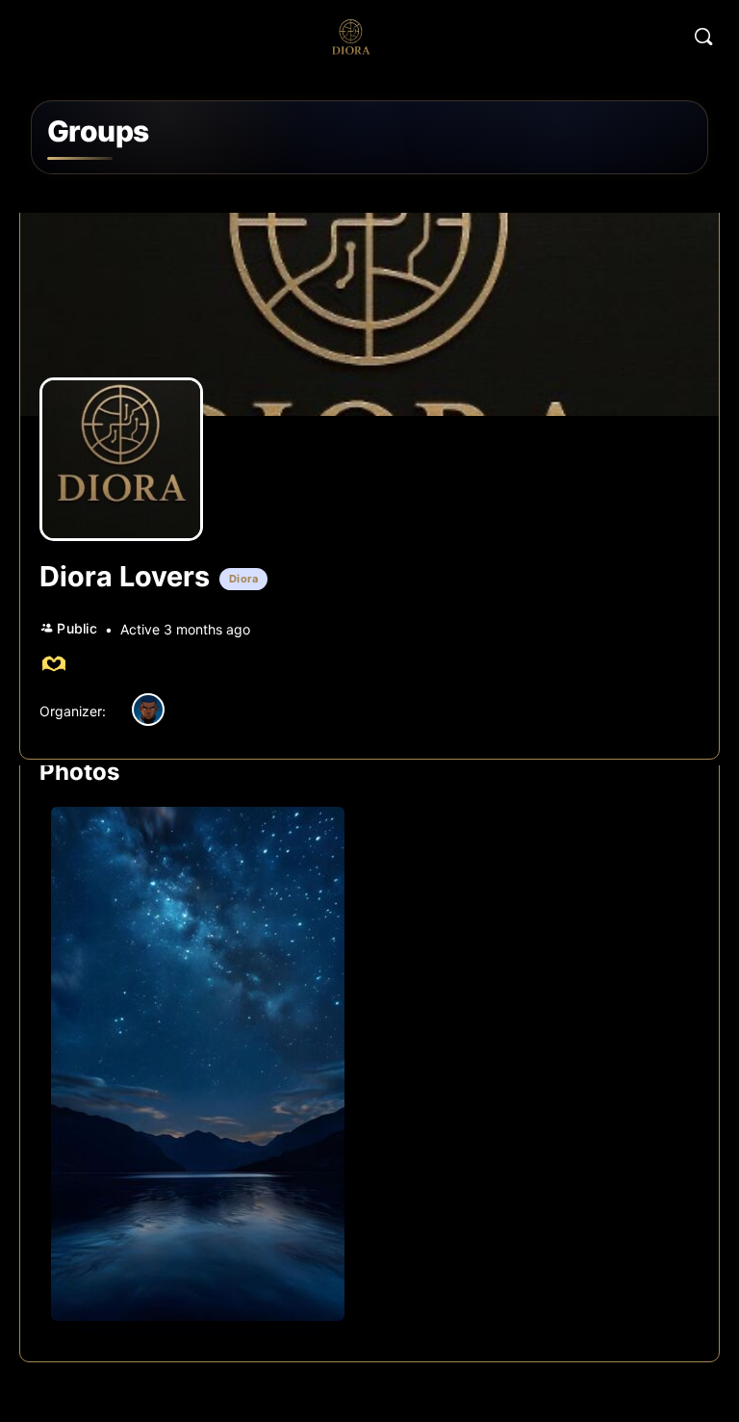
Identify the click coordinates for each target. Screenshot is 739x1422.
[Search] (703, 36)
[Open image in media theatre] (197, 1064)
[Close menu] (672, 147)
